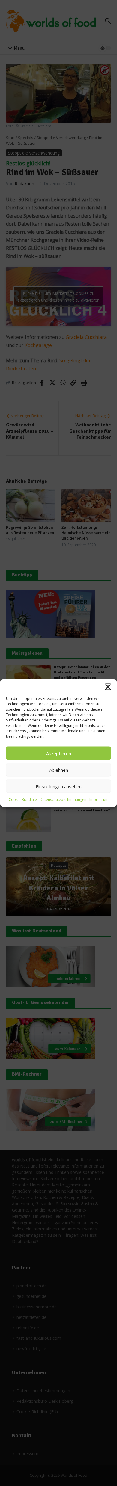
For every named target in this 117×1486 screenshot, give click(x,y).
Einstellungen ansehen (59, 786)
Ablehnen (58, 770)
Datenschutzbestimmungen (63, 799)
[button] (108, 687)
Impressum (99, 799)
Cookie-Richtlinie (23, 799)
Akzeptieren (58, 753)
